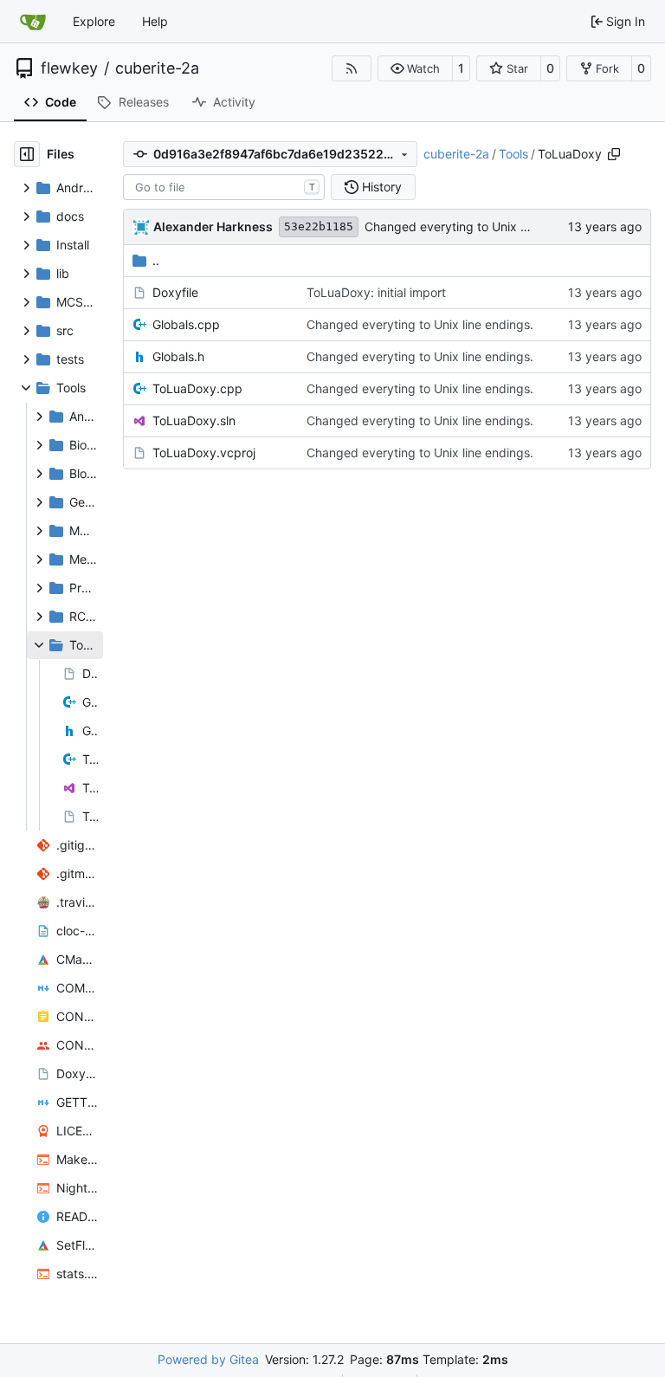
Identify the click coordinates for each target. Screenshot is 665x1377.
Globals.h (178, 356)
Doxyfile (175, 292)
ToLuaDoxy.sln (194, 420)
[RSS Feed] (351, 68)
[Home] (33, 21)
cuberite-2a (157, 68)
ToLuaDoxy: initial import (376, 292)
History (382, 186)
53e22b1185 (318, 226)
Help (155, 21)
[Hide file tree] (27, 154)
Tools (513, 153)
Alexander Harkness (213, 226)
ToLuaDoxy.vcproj (203, 452)
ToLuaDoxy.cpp (197, 388)
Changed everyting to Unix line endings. (478, 226)
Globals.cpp (186, 324)
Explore (94, 21)
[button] (415, 68)
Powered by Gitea (208, 1359)
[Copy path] (614, 154)
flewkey (69, 68)
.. (155, 260)
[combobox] (224, 187)
